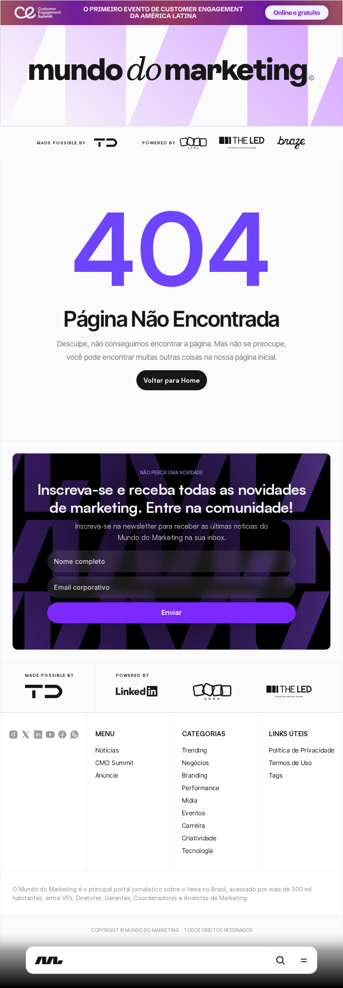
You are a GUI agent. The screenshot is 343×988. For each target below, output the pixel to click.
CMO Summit (114, 763)
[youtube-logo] (50, 734)
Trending (194, 750)
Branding (194, 775)
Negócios (195, 763)
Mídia (189, 800)
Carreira (193, 825)
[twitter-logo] (25, 734)
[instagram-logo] (13, 734)
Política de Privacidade (302, 750)
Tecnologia (197, 851)
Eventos (193, 813)
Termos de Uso (290, 763)
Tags (276, 775)
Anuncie (106, 775)
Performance (201, 788)
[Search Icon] (281, 960)
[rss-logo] (62, 734)
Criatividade (199, 838)
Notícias (107, 750)
